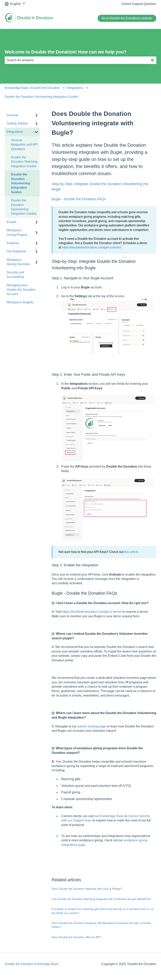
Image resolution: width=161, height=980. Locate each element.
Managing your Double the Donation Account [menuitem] (21, 289)
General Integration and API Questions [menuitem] (24, 144)
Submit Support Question (138, 4)
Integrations (75, 88)
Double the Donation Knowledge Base (31, 964)
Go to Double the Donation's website (127, 18)
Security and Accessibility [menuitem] (15, 274)
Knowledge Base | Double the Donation (32, 88)
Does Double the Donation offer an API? (76, 937)
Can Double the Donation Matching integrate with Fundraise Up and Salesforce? (101, 899)
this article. (132, 552)
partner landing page (91, 726)
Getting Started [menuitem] (17, 123)
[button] (36, 116)
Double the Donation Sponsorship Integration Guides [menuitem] (24, 207)
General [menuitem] (12, 115)
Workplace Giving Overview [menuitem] (18, 262)
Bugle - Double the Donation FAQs (79, 199)
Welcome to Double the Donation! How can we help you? (65, 51)
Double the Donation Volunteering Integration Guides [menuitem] (20, 183)
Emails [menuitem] (11, 222)
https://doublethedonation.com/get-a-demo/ (91, 247)
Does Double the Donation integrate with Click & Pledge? (87, 888)
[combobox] (77, 60)
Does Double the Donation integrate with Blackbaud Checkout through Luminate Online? (101, 924)
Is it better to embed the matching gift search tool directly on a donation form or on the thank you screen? (103, 910)
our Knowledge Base (109, 816)
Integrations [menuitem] (15, 131)
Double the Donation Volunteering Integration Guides (41, 96)
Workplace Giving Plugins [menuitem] (17, 232)
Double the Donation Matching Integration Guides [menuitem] (24, 162)
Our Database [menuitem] (16, 251)
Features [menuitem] (13, 243)
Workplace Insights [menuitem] (20, 302)
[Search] (152, 60)
